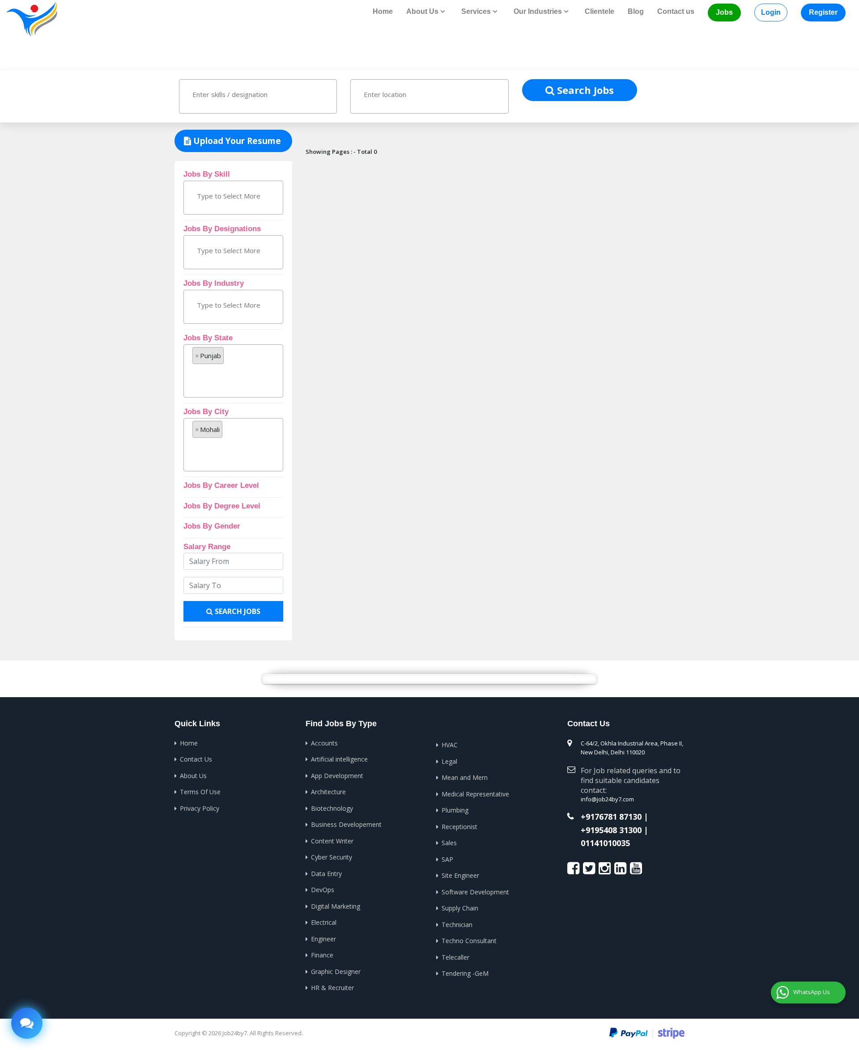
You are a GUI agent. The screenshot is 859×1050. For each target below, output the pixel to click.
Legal (449, 761)
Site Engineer (460, 875)
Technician (457, 924)
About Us (193, 775)
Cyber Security (331, 857)
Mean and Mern (465, 777)
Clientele (599, 11)
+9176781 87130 (611, 817)
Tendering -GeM (465, 973)
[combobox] (258, 96)
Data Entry (326, 873)
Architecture (328, 792)
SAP (447, 859)
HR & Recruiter (332, 987)
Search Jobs (584, 90)
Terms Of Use (200, 792)
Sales (449, 842)
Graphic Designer (336, 971)
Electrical (323, 922)
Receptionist (459, 826)
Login (771, 12)
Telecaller (455, 957)
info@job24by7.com (607, 799)
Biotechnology (332, 808)
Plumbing (455, 810)
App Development (337, 775)
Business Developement (346, 824)
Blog (636, 11)
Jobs (724, 12)
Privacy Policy (199, 808)
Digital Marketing (335, 906)
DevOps (322, 889)
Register (823, 12)
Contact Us (196, 759)
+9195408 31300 (611, 830)
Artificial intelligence (339, 759)
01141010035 (605, 843)
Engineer (323, 939)
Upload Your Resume (236, 141)
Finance (322, 955)
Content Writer (332, 841)
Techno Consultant (469, 940)
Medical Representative (475, 794)
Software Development (475, 892)
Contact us (675, 11)
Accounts (324, 743)
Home (383, 11)
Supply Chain (460, 908)
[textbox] (231, 94)
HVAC (450, 745)
